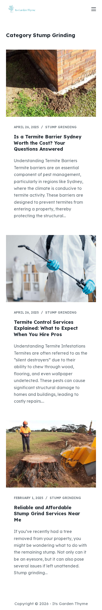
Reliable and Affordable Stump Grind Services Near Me (47, 514)
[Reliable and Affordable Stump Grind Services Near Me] (51, 454)
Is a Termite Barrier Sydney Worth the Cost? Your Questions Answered (47, 143)
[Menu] (93, 9)
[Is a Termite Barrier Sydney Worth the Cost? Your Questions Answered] (51, 83)
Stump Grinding (61, 127)
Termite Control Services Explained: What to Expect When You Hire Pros (46, 328)
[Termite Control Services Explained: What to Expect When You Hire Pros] (51, 268)
